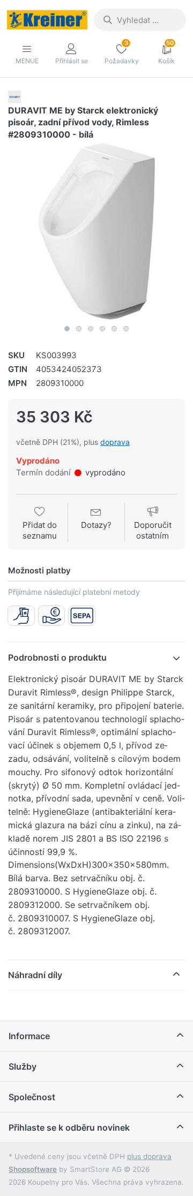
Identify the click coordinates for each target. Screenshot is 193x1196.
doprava (115, 441)
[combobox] (140, 20)
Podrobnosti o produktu (57, 657)
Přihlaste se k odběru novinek (69, 1127)
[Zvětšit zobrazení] (96, 231)
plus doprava (149, 1156)
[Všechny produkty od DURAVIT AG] (14, 96)
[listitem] (96, 231)
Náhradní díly (35, 975)
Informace (29, 1036)
